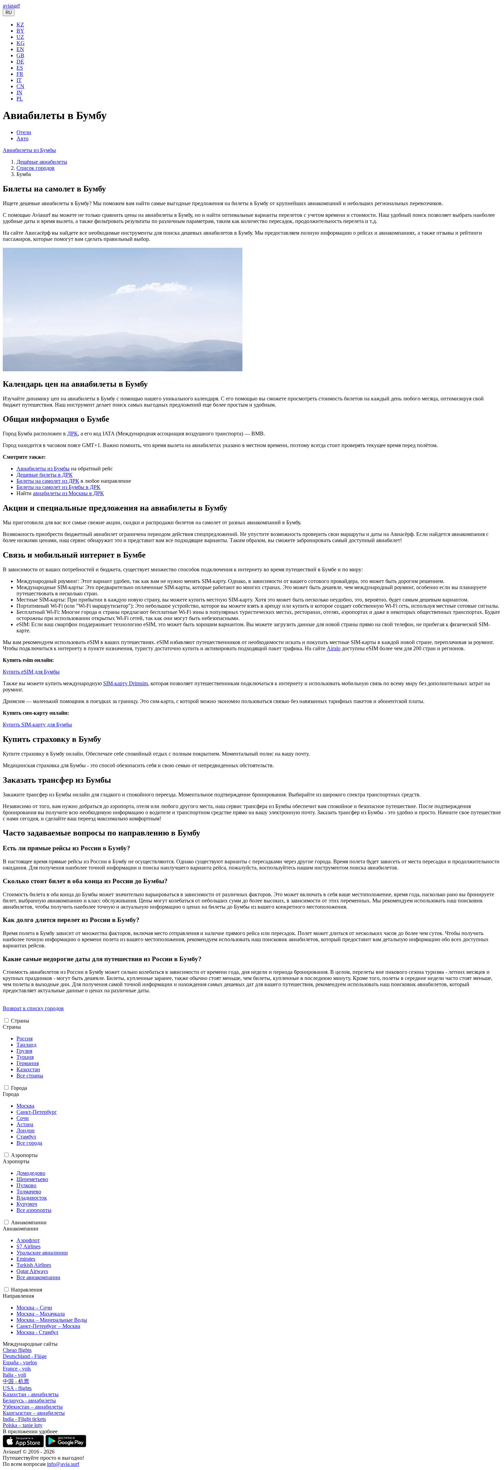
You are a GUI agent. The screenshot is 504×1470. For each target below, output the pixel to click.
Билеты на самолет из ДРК (47, 481)
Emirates (25, 1259)
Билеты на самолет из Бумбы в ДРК (58, 487)
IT (19, 80)
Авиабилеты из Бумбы (29, 150)
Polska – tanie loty (23, 1425)
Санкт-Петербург (36, 1112)
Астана (24, 1124)
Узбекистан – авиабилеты (33, 1407)
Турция (25, 1057)
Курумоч (26, 1204)
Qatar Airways (32, 1271)
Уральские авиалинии (42, 1253)
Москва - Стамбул (37, 1332)
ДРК (72, 433)
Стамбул (26, 1137)
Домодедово (30, 1173)
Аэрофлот (28, 1240)
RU (8, 12)
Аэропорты (24, 1155)
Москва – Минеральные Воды (51, 1320)
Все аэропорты (33, 1210)
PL (19, 99)
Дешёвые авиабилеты (41, 162)
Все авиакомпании (38, 1277)
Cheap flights (17, 1350)
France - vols (17, 1369)
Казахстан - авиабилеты (31, 1394)
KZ (20, 24)
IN (19, 92)
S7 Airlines (28, 1246)
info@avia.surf (63, 1464)
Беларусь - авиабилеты (29, 1400)
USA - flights (17, 1388)
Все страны (29, 1075)
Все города (29, 1143)
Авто (22, 138)
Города (19, 1088)
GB (20, 55)
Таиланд (26, 1045)
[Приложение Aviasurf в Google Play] (65, 1445)
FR (19, 74)
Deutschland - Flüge (25, 1356)
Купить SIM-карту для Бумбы (37, 724)
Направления (26, 1290)
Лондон (25, 1130)
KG (20, 43)
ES (19, 68)
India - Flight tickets (24, 1419)
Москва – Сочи (34, 1307)
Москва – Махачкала (40, 1314)
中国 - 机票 (16, 1381)
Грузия (24, 1051)
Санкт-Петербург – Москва (48, 1326)
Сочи (22, 1118)
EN (20, 49)
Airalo (333, 648)
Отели (23, 132)
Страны (20, 1021)
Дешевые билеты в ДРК (44, 475)
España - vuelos (20, 1362)
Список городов (35, 168)
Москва (25, 1106)
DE (20, 62)
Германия (27, 1063)
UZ (20, 37)
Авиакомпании (29, 1222)
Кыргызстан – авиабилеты (34, 1413)
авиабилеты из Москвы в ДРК (68, 493)
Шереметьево (32, 1179)
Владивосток (31, 1198)
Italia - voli (14, 1375)
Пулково (26, 1185)
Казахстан (28, 1069)
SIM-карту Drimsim (125, 683)
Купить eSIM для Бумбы (31, 672)
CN (20, 86)
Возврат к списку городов (33, 1008)
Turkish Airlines (33, 1265)
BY (20, 31)
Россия (24, 1038)
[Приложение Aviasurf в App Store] (24, 1445)
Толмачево (28, 1191)
